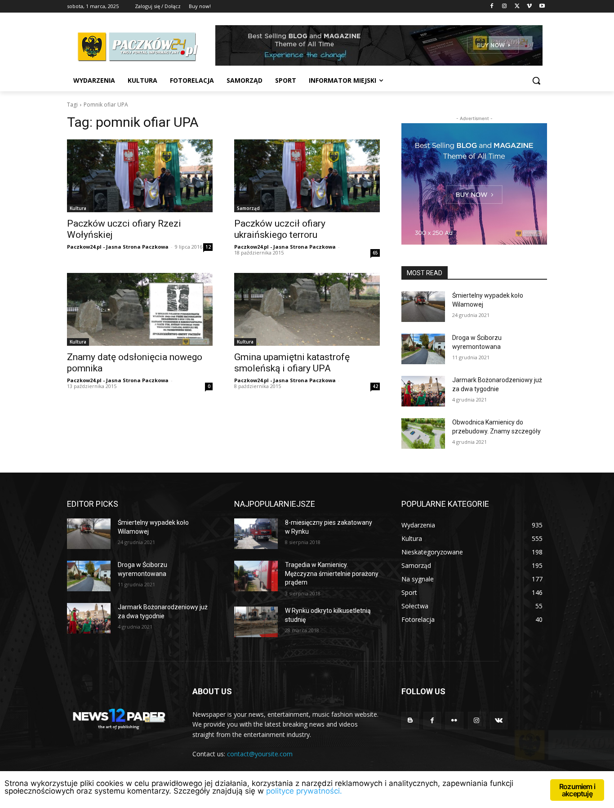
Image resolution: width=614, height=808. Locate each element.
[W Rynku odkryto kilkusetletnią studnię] (256, 622)
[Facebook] (492, 6)
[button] (536, 80)
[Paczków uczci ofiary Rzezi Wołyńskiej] (140, 175)
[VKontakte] (498, 720)
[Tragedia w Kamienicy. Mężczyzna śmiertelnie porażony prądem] (256, 576)
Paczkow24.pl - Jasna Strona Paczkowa (118, 246)
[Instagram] (504, 6)
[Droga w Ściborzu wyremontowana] (423, 349)
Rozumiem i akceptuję (577, 790)
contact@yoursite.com (260, 754)
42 (375, 386)
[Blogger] (410, 720)
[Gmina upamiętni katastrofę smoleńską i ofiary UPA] (307, 309)
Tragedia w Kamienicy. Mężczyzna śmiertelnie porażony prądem (331, 573)
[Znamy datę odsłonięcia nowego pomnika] (140, 309)
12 (208, 247)
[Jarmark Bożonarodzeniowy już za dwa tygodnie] (423, 391)
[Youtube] (542, 6)
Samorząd (248, 208)
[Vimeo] (529, 6)
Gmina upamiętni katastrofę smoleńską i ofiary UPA (292, 363)
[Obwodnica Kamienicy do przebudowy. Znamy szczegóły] (423, 433)
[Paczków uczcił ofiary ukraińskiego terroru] (307, 175)
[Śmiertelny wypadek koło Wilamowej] (423, 306)
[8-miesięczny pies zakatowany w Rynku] (256, 533)
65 (375, 253)
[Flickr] (454, 720)
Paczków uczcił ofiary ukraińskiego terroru (279, 229)
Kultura (78, 208)
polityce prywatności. (304, 790)
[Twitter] (517, 6)
